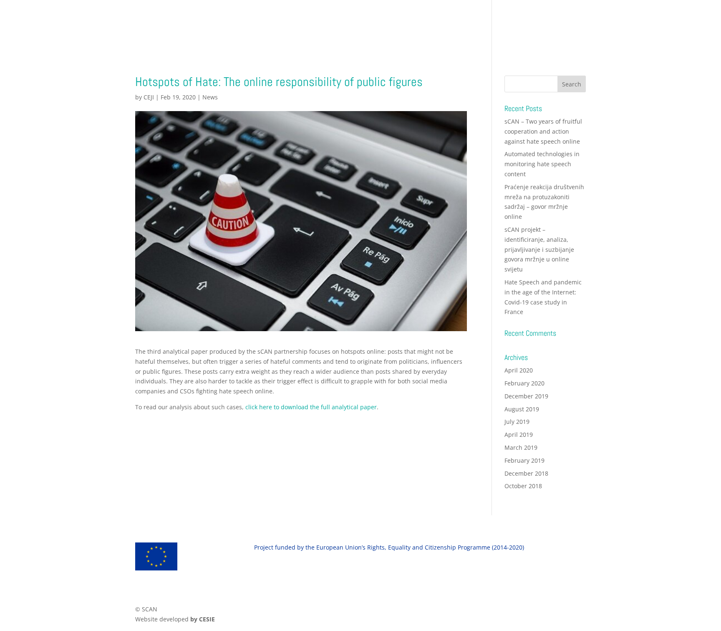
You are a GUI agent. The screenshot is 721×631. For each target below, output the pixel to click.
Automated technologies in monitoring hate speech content (542, 164)
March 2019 (520, 447)
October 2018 (523, 486)
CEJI (149, 97)
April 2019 (518, 434)
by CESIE (202, 619)
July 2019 (516, 422)
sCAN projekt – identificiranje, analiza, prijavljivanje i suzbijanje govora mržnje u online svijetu (539, 249)
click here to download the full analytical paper (311, 407)
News (210, 97)
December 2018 (526, 473)
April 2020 (518, 370)
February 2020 (524, 383)
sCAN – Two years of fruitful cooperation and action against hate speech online (543, 131)
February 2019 (524, 460)
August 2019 (521, 409)
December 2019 (526, 396)
